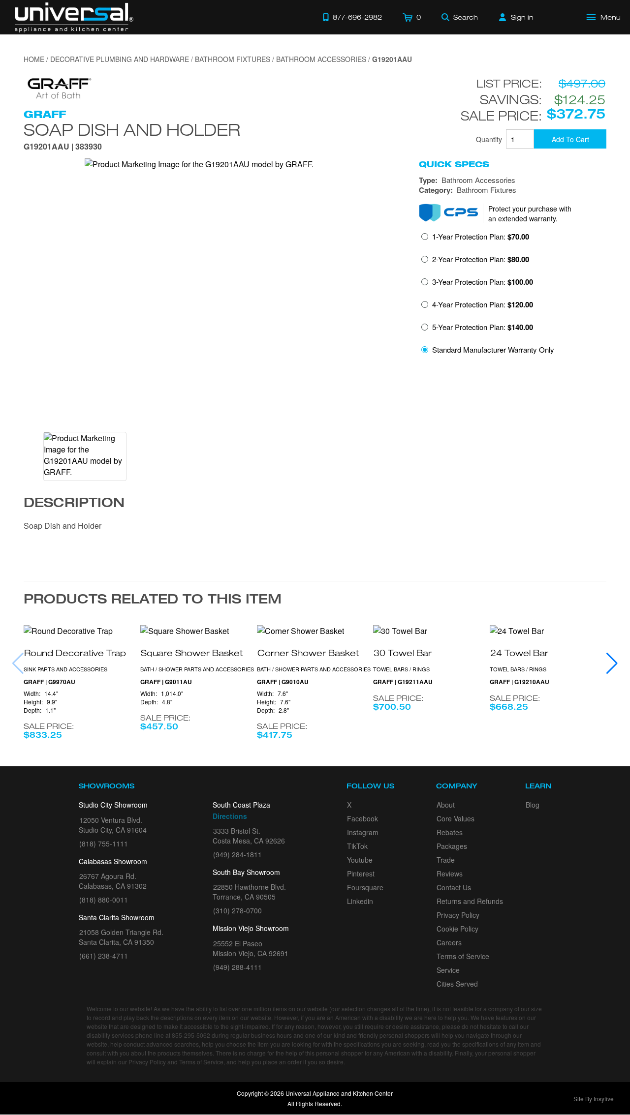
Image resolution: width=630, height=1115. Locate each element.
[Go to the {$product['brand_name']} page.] (58, 87)
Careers (449, 942)
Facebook (362, 818)
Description (74, 504)
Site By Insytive (593, 1098)
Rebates (450, 832)
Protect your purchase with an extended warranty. (529, 213)
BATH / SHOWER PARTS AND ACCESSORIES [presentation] (197, 669)
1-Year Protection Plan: (480, 236)
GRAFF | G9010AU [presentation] (283, 682)
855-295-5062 (191, 1035)
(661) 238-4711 (103, 956)
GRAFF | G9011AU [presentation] (166, 682)
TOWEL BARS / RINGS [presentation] (401, 669)
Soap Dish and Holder (132, 129)
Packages (452, 846)
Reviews (450, 873)
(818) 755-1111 (103, 843)
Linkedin (360, 901)
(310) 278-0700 (237, 910)
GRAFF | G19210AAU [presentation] (519, 682)
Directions (230, 816)
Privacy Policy (458, 915)
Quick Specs (454, 164)
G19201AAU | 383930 (63, 147)
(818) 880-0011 (103, 899)
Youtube (360, 860)
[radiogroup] (512, 296)
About (446, 805)
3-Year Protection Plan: (482, 281)
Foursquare (365, 887)
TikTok (357, 846)
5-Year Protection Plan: (482, 327)
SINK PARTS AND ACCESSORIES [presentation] (65, 669)
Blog (532, 805)
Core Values (455, 818)
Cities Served (457, 984)
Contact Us (454, 887)
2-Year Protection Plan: (480, 259)
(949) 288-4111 (237, 967)
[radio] (475, 239)
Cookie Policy (457, 929)
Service (448, 970)
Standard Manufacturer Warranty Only (493, 349)
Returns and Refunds (470, 901)
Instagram (362, 832)
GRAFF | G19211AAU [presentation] (403, 682)
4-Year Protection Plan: (482, 304)
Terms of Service (463, 956)
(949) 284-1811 (237, 854)
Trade (446, 860)
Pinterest (361, 873)
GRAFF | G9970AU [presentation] (49, 682)
